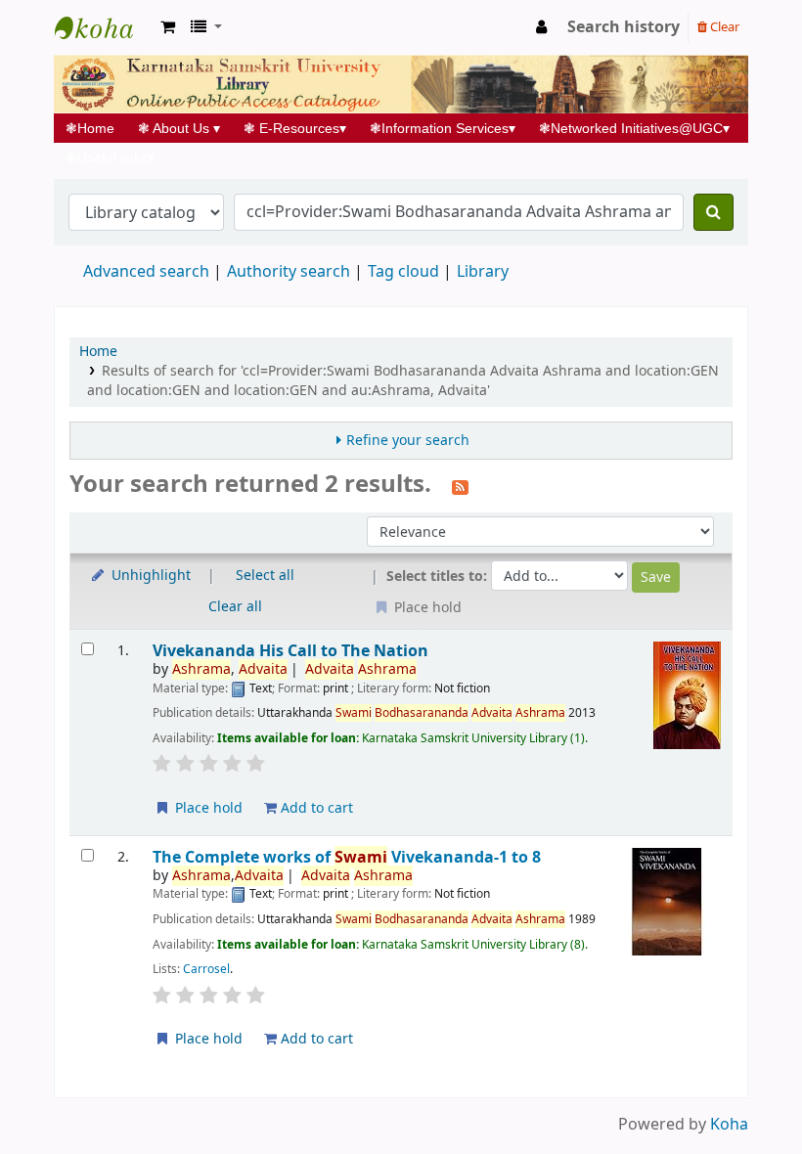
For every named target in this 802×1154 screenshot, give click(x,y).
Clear (723, 27)
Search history (623, 27)
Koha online (104, 27)
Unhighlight (149, 575)
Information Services (442, 128)
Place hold (207, 808)
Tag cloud (403, 272)
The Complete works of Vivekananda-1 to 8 (347, 857)
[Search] (713, 212)
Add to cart (315, 808)
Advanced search (146, 272)
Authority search (288, 272)
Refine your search (407, 440)
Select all (265, 575)
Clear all (235, 607)
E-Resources (295, 128)
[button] (168, 27)
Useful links (110, 157)
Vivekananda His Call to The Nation (290, 651)
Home (96, 128)
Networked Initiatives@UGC (634, 128)
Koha (729, 1124)
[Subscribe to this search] (460, 486)
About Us (179, 128)
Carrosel (206, 969)
